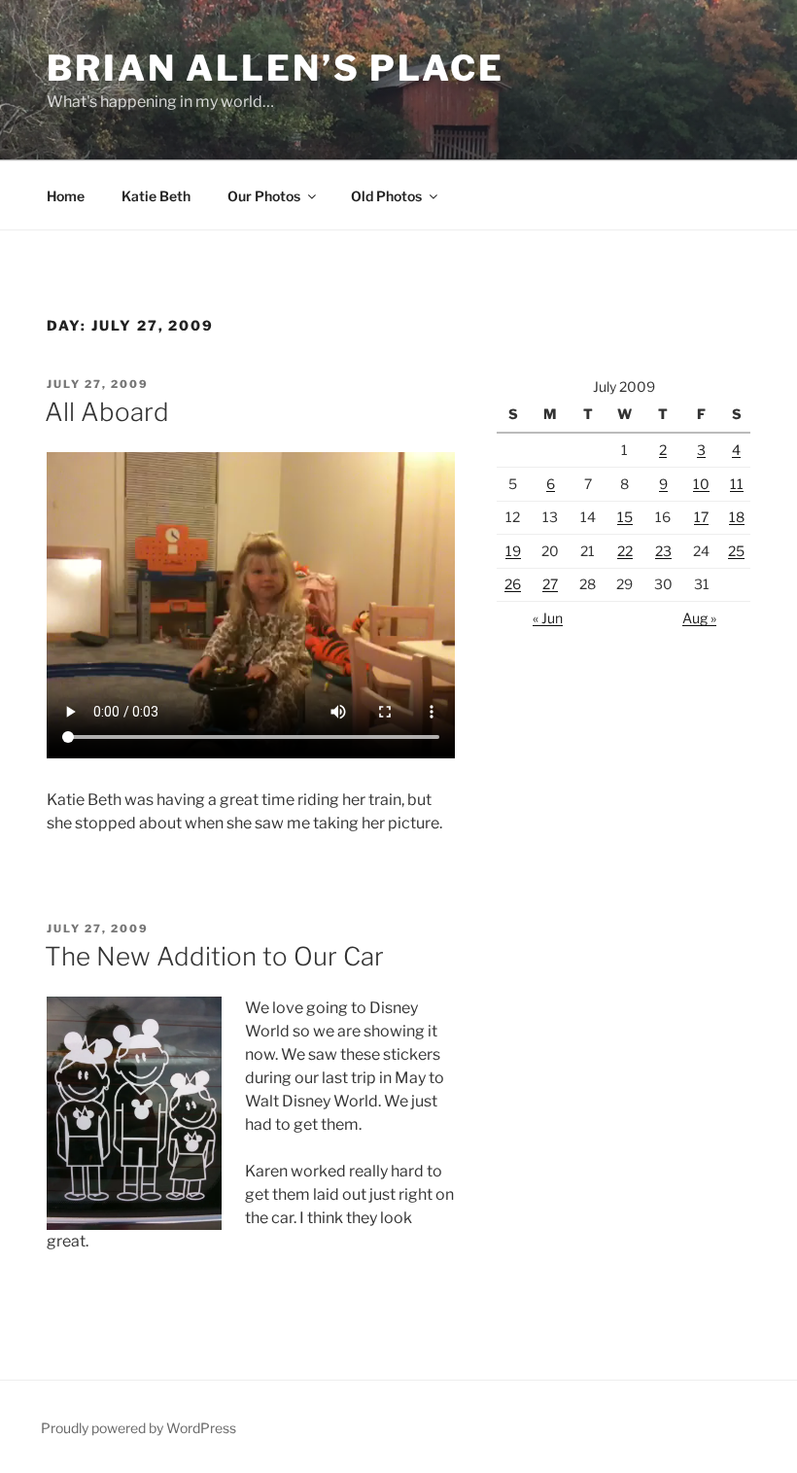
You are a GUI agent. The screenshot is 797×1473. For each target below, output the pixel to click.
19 (513, 551)
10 (701, 483)
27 (550, 584)
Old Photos (386, 196)
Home (66, 196)
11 (737, 483)
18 (737, 517)
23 (663, 551)
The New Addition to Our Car (214, 956)
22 (625, 551)
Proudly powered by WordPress (138, 1428)
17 (701, 517)
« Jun (548, 618)
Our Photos (263, 196)
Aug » (699, 618)
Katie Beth (156, 196)
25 (736, 551)
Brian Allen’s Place (275, 68)
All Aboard (107, 412)
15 (625, 517)
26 (512, 584)
